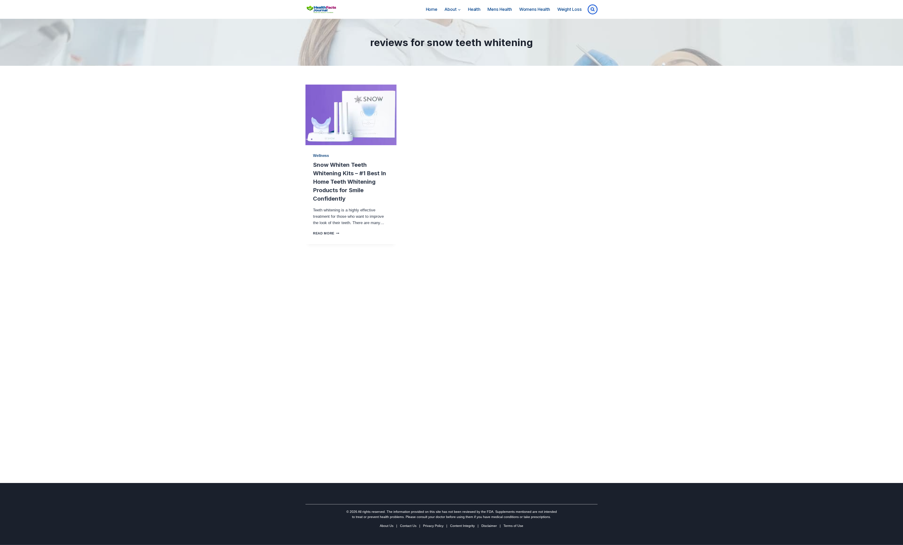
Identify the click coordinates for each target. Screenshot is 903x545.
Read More (326, 233)
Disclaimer (489, 526)
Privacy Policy (433, 526)
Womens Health (534, 9)
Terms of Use (513, 526)
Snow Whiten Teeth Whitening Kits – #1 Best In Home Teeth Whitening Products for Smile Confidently (349, 181)
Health (474, 9)
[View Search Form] (593, 9)
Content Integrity (462, 526)
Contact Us (408, 526)
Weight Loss (569, 9)
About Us (386, 526)
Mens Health (499, 9)
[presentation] (350, 115)
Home (431, 9)
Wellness (321, 156)
